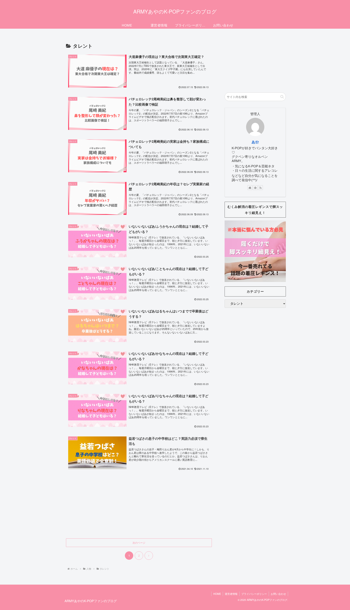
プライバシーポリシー (254, 594)
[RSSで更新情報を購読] (260, 187)
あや (255, 141)
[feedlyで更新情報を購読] (255, 187)
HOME (217, 594)
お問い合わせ (278, 594)
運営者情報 (231, 594)
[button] (282, 97)
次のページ (139, 542)
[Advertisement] (139, 508)
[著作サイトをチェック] (250, 187)
